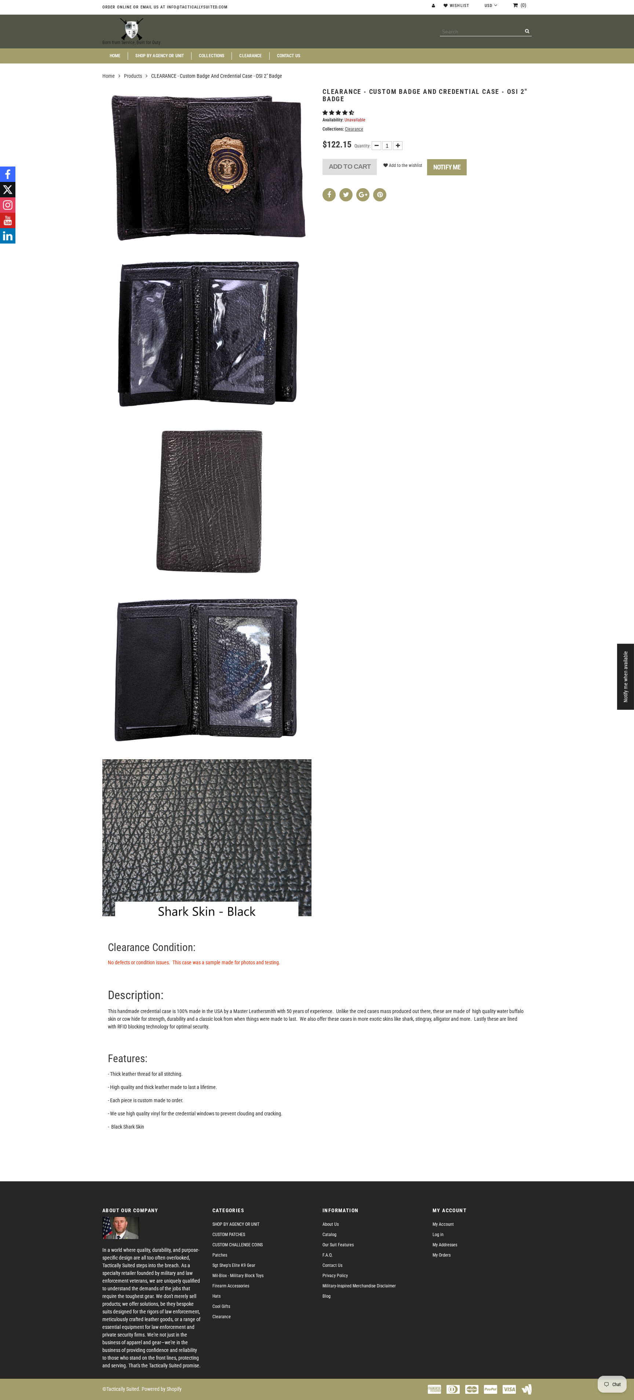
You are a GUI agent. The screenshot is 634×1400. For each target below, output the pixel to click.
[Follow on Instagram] (7, 205)
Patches (219, 1255)
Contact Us (288, 56)
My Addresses (445, 1244)
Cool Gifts (221, 1306)
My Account (443, 1224)
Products (133, 76)
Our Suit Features (338, 1244)
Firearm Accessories (230, 1285)
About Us (331, 1224)
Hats (216, 1296)
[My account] (434, 5)
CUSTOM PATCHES (228, 1234)
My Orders (442, 1255)
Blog (327, 1296)
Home (115, 56)
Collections (211, 56)
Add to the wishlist (405, 165)
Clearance (250, 56)
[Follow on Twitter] (7, 189)
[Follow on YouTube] (7, 220)
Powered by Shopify (162, 1389)
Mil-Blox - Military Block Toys (237, 1275)
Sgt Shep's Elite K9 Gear (233, 1265)
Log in (438, 1234)
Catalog (329, 1234)
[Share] (329, 194)
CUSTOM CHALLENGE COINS (237, 1244)
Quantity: (362, 146)
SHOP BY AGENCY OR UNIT (159, 56)
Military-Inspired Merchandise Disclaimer (359, 1285)
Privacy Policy (335, 1275)
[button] (339, 113)
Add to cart (350, 166)
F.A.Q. (328, 1255)
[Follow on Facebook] (7, 174)
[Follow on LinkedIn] (7, 236)
